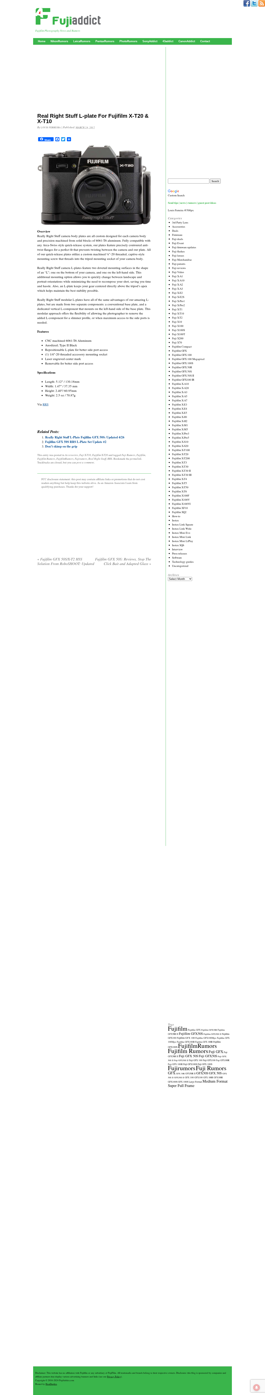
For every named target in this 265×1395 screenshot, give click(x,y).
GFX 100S (183, 1081)
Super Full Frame (181, 1085)
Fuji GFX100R (222, 1060)
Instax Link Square (182, 524)
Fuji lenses (178, 255)
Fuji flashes (178, 251)
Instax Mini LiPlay (182, 541)
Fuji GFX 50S (188, 1055)
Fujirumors (81, 459)
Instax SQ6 (178, 545)
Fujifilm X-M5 (180, 429)
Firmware (177, 235)
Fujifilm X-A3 (179, 392)
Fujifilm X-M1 (180, 425)
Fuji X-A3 (177, 288)
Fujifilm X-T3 (179, 462)
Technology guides (183, 562)
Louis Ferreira (51, 127)
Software (177, 557)
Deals (175, 231)
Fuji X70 (177, 342)
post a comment (85, 462)
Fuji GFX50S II (181, 1060)
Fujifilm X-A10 (180, 384)
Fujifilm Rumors (46, 459)
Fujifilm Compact (182, 346)
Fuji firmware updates (184, 247)
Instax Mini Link (181, 537)
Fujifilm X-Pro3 (180, 433)
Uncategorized (180, 566)
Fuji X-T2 (177, 317)
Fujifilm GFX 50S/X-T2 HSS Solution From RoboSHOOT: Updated (65, 561)
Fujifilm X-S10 (180, 442)
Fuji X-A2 (177, 284)
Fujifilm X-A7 (179, 400)
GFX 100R (208, 1077)
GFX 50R (180, 1073)
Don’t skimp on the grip (61, 446)
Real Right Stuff (97, 459)
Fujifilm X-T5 (179, 483)
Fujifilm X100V (181, 499)
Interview (177, 549)
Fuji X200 (177, 338)
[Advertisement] (94, 80)
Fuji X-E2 (177, 293)
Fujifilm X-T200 (181, 458)
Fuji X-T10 (85, 455)
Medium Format (215, 1081)
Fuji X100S (178, 330)
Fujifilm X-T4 (179, 479)
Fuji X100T (178, 334)
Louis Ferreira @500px (181, 210)
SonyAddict (149, 41)
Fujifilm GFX (179, 351)
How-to (176, 516)
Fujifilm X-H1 (179, 417)
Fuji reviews (179, 268)
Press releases (179, 553)
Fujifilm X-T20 (100, 455)
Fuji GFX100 (209, 1060)
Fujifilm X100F (180, 495)
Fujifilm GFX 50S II (183, 375)
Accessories (71, 455)
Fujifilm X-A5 (179, 396)
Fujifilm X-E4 (179, 408)
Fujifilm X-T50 (180, 487)
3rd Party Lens (180, 222)
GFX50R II (190, 1073)
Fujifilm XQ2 (179, 512)
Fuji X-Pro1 (178, 301)
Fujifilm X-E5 (179, 413)
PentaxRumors (104, 41)
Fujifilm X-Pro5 (180, 437)
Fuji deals (177, 239)
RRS (45, 404)
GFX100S (172, 1081)
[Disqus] (94, 622)
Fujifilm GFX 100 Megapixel (188, 359)
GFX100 (198, 1077)
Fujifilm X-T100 (181, 450)
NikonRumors (59, 41)
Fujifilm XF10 (180, 508)
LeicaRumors (81, 41)
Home (41, 41)
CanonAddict (186, 41)
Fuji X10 (177, 322)
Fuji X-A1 (177, 276)
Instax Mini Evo (181, 533)
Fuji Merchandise (182, 259)
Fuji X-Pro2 (178, 305)
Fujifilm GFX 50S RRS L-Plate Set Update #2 (75, 441)
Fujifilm (140, 455)
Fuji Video (178, 272)
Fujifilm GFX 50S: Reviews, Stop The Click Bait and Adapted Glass (123, 561)
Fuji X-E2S (178, 297)
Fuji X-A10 (178, 280)
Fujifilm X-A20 (180, 388)
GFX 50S (215, 1073)
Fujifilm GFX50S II (212, 1034)
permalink (135, 459)
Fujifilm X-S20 (180, 446)
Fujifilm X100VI (181, 504)
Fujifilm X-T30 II (181, 471)
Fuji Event (178, 243)
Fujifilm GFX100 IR (183, 379)
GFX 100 (189, 1077)
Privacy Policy (114, 1376)
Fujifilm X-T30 (180, 466)
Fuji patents (178, 264)
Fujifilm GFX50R (209, 1029)
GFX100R (218, 1077)
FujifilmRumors (64, 459)
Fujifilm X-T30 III (182, 475)
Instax (175, 520)
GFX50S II (179, 1077)
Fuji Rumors (128, 455)
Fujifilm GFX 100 (182, 355)
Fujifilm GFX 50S (182, 371)
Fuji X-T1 (177, 309)
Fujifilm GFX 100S (182, 363)
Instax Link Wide (182, 528)
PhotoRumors (128, 41)
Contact (205, 41)
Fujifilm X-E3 (179, 404)
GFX (171, 1072)
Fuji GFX (216, 1051)
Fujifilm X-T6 (179, 491)
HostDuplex (51, 1383)
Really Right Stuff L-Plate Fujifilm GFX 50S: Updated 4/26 (84, 437)
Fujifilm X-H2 (179, 421)
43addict (168, 41)
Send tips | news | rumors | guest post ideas (192, 203)
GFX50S (202, 1073)
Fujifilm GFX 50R (182, 367)
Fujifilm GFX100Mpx (205, 1037)
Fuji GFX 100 (195, 1060)
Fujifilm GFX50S (191, 1033)
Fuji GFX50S (208, 1055)
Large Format (195, 1081)
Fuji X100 (177, 326)
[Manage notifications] (256, 1387)
